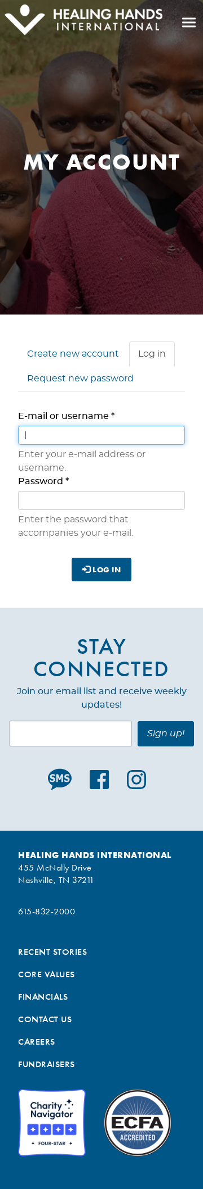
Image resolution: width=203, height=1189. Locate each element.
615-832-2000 (46, 911)
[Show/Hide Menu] (189, 22)
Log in (156, 358)
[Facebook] (99, 780)
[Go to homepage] (81, 22)
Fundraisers (46, 1064)
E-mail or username (66, 416)
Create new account (73, 353)
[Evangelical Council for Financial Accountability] (137, 1122)
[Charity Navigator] (52, 1122)
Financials (43, 996)
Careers (36, 1041)
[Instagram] (136, 780)
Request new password (80, 378)
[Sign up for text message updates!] (62, 780)
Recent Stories (52, 951)
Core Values (46, 974)
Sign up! (165, 733)
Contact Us (45, 1019)
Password (43, 481)
